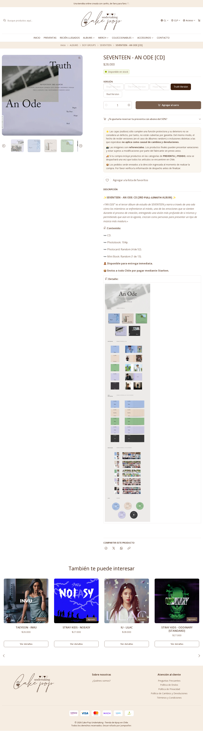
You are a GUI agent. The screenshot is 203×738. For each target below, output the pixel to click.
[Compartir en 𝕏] (113, 548)
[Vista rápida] (44, 600)
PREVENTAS (50, 37)
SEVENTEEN (105, 45)
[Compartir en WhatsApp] (121, 548)
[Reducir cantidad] (106, 105)
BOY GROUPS (89, 45)
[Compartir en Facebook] (106, 548)
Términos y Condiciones (169, 697)
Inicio (63, 45)
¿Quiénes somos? (101, 680)
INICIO (36, 37)
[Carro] (199, 20)
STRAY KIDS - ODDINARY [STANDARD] (177, 629)
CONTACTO (163, 37)
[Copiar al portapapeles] (129, 548)
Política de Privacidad (169, 689)
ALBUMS (87, 37)
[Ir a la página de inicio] (101, 20)
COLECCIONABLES (121, 37)
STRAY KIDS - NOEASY (76, 627)
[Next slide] (80, 145)
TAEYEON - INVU (26, 627)
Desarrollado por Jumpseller (117, 725)
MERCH (102, 37)
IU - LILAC (127, 627)
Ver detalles (26, 644)
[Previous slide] (4, 145)
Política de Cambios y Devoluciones (169, 693)
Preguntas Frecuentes (169, 680)
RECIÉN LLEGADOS (70, 37)
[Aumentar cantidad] (129, 105)
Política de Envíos (169, 684)
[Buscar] (4, 20)
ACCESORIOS (144, 37)
